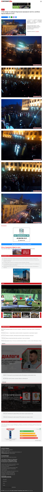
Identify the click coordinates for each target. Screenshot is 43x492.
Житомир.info (4, 225)
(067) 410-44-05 (6, 450)
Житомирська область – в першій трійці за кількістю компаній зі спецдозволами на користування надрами (19, 332)
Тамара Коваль (12, 453)
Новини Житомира (6, 326)
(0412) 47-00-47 (6, 457)
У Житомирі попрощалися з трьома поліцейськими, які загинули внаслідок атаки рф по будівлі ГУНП (21, 258)
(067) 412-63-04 (13, 457)
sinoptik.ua (14, 487)
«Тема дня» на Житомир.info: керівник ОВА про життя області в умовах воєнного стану (18, 413)
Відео (3, 283)
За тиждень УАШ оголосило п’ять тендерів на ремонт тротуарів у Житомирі (16, 262)
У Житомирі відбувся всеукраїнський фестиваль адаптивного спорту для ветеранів (15, 338)
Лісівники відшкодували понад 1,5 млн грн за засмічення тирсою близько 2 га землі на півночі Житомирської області (21, 340)
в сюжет (37, 31)
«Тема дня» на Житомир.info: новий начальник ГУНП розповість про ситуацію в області (18, 417)
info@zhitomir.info (9, 449)
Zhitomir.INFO (7, 490)
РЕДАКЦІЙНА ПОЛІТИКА (6, 476)
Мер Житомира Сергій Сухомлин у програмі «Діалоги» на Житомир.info (15, 378)
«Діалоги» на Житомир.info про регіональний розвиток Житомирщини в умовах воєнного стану (19, 375)
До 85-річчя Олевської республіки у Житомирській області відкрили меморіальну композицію (17, 335)
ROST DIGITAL (30, 490)
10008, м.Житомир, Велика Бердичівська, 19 (13, 451)
